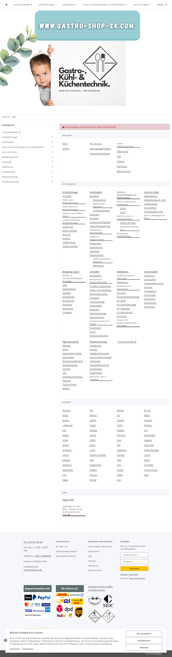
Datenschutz (27, 649)
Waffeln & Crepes (128, 223)
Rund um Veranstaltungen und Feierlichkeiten (23, 147)
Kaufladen (94, 218)
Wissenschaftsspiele (99, 335)
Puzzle (93, 331)
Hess (119, 440)
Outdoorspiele (8, 172)
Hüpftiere (66, 293)
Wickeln (65, 388)
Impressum (14, 649)
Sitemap (120, 161)
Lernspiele (94, 298)
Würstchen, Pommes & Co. (129, 228)
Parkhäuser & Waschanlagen (96, 231)
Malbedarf (94, 309)
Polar (119, 460)
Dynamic (148, 425)
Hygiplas (148, 440)
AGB (119, 156)
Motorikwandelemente (72, 361)
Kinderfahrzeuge (9, 137)
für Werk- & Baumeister (100, 286)
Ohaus (147, 455)
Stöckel (120, 470)
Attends (120, 410)
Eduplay (120, 430)
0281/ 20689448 (43, 556)
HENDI (93, 440)
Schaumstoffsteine (101, 210)
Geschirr (93, 349)
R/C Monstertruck (125, 312)
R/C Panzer (122, 316)
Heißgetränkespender (99, 353)
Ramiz (147, 460)
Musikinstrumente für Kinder (100, 322)
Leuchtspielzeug (97, 301)
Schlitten (66, 238)
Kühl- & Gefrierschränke (101, 357)
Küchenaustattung (10, 182)
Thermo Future (151, 470)
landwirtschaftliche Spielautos (101, 260)
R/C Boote (121, 300)
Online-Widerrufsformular (125, 145)
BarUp (65, 415)
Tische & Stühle (69, 384)
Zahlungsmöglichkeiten (100, 148)
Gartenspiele (150, 279)
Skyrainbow (67, 470)
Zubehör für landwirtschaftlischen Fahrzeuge (126, 323)
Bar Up (147, 410)
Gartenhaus (149, 275)
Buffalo (93, 420)
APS (91, 410)
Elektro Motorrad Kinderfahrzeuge (70, 208)
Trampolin (67, 312)
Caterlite (148, 420)
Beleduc (93, 415)
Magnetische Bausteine (99, 205)
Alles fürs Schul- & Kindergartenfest (125, 217)
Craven (93, 425)
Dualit (119, 425)
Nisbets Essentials (98, 455)
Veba (146, 475)
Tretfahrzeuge (68, 242)
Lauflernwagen (150, 204)
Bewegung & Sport (10, 157)
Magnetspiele (96, 305)
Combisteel (67, 425)
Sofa (64, 372)
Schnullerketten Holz (153, 211)
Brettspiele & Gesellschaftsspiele (98, 281)
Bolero (147, 415)
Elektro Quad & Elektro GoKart (72, 214)
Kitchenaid (149, 445)
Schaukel (148, 287)
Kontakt (65, 148)
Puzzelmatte (95, 328)
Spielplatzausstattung (72, 376)
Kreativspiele (8, 142)
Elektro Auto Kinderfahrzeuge (70, 201)
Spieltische (95, 251)
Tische (123, 212)
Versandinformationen (100, 153)
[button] (164, 4)
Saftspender (95, 361)
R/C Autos (121, 293)
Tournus (93, 475)
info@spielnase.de (33, 569)
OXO (92, 460)
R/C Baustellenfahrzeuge (128, 296)
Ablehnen (144, 647)
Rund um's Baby (9, 152)
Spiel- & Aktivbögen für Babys (154, 217)
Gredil (65, 440)
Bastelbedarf (95, 275)
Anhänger (66, 196)
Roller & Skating (69, 230)
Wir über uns (96, 143)
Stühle (123, 208)
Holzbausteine (99, 200)
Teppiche (66, 380)
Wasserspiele (150, 302)
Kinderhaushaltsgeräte (100, 222)
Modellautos (98, 265)
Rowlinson (67, 465)
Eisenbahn (94, 214)
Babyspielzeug (150, 196)
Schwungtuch (150, 291)
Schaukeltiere (150, 207)
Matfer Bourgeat (151, 450)
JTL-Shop (158, 653)
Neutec (65, 455)
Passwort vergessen (129, 574)
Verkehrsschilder (70, 246)
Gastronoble (149, 435)
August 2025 (68, 499)
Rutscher (66, 234)
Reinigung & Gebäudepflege (124, 235)
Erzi (146, 430)
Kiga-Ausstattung (10, 177)
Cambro (120, 420)
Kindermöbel (68, 357)
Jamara (65, 445)
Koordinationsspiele (99, 294)
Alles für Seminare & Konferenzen (126, 203)
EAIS (64, 430)
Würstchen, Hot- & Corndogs (98, 378)
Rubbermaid (95, 465)
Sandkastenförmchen (153, 283)
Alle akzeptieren (144, 633)
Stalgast (93, 470)
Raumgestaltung (69, 365)
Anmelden (134, 568)
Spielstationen (96, 247)
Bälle (64, 285)
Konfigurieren (144, 640)
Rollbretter (67, 304)
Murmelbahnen (97, 317)
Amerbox (66, 410)
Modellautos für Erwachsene (124, 287)
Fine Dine (121, 435)
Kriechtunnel (68, 300)
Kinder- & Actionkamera (100, 290)
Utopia (120, 475)
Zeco (119, 480)
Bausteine (94, 196)
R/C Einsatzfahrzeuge (126, 304)
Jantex (92, 445)
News (64, 143)
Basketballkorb (69, 289)
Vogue (65, 480)
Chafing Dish (95, 345)
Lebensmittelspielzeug (100, 226)
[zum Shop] (86, 57)
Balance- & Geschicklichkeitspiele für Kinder (72, 278)
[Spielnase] (6, 4)
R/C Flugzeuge (123, 308)
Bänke (65, 349)
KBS (118, 445)
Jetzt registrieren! (137, 578)
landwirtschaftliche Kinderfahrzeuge (71, 221)
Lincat (92, 450)
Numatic (121, 455)
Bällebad (66, 345)
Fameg (65, 435)
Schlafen (66, 369)
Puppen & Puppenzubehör (97, 238)
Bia (118, 415)
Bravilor (65, 420)
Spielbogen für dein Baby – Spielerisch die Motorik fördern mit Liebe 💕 (72, 510)
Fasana (93, 435)
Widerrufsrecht (124, 171)
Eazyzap (93, 430)
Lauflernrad (67, 226)
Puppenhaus (95, 243)
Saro (119, 465)
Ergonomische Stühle (72, 353)
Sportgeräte (67, 308)
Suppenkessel (96, 372)
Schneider (148, 465)
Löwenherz (122, 450)
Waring (93, 480)
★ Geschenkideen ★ (127, 341)
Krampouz (67, 450)
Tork (64, 475)
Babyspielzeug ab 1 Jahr (155, 200)
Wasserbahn (149, 299)
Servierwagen (96, 369)
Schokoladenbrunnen (99, 365)
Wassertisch (149, 306)
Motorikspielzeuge (98, 313)
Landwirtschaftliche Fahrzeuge (126, 277)
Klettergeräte (68, 296)
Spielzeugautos (96, 255)
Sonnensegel (150, 295)
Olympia (66, 460)
